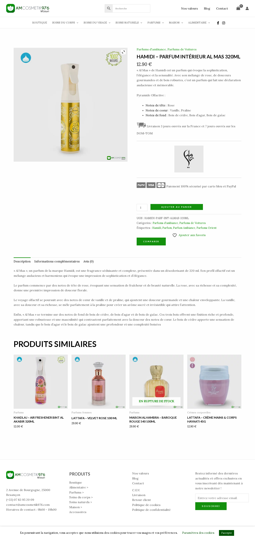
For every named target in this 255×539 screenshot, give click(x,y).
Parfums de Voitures (182, 49)
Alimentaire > (78, 487)
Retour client (141, 500)
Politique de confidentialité (151, 510)
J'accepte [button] (226, 533)
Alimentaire (197, 22)
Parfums (153, 22)
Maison (174, 22)
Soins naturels (127, 22)
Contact (222, 8)
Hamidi (156, 228)
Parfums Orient (207, 228)
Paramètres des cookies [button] (198, 533)
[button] (76, 22)
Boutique (39, 22)
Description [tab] (22, 261)
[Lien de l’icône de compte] (247, 8)
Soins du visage (95, 22)
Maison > (75, 507)
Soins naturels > (80, 502)
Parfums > (76, 492)
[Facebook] (218, 23)
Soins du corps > (81, 497)
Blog (207, 8)
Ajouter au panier (176, 206)
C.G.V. (136, 490)
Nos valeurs (189, 8)
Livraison (138, 495)
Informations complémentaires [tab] (57, 261)
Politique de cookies (146, 505)
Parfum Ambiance (184, 228)
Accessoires (77, 512)
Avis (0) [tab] (88, 261)
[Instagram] (223, 23)
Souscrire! (211, 506)
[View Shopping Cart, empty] (238, 8)
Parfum (167, 228)
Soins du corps (63, 22)
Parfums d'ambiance (151, 49)
